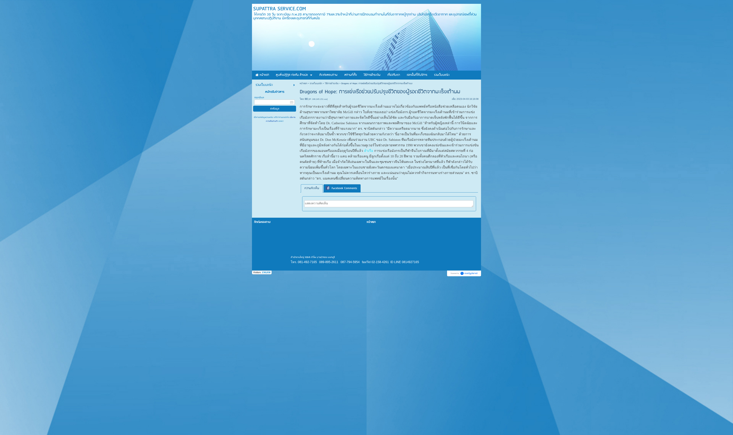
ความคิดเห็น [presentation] (311, 188)
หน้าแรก (303, 83)
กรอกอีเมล (259, 98)
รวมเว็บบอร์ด (316, 83)
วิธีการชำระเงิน (332, 83)
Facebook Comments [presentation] (344, 188)
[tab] (312, 188)
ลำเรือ (368, 151)
